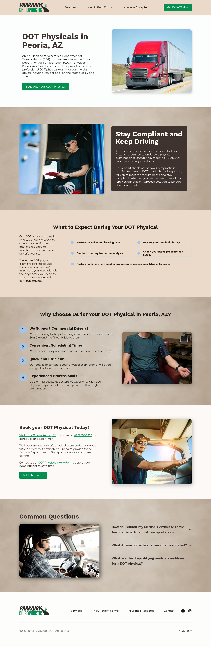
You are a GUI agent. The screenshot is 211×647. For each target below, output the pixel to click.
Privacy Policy (185, 631)
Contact (169, 611)
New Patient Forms (100, 7)
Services (70, 7)
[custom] (183, 611)
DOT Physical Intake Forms (56, 462)
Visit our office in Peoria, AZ (37, 435)
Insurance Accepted (135, 7)
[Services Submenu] (77, 7)
